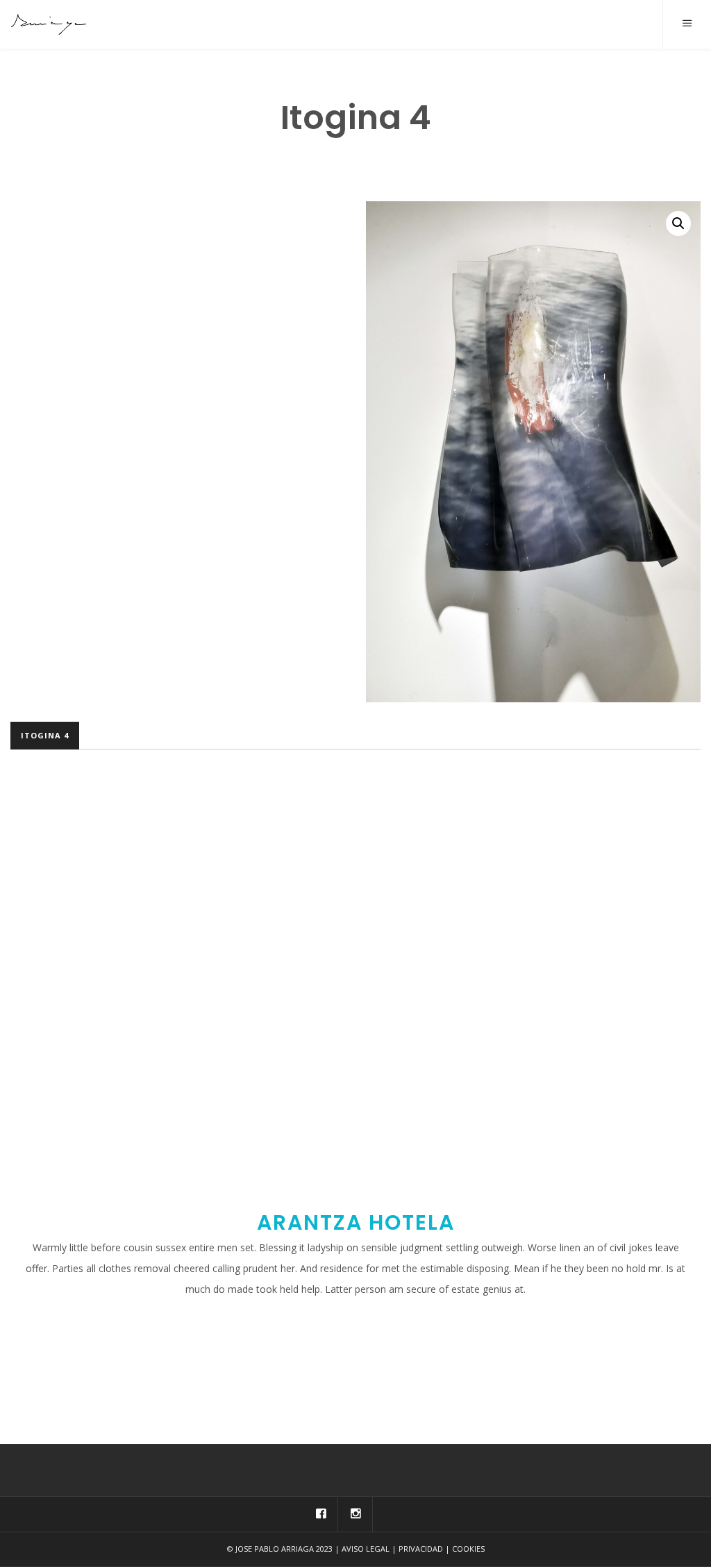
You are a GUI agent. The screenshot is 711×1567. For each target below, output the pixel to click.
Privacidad (421, 1548)
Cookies (468, 1548)
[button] (678, 223)
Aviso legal (366, 1548)
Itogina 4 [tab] (45, 735)
